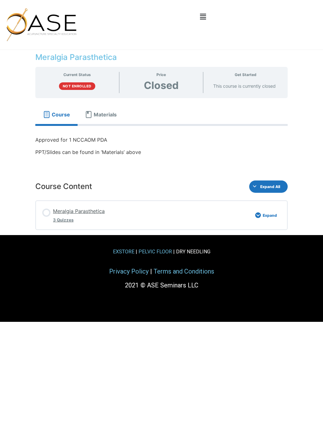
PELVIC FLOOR (155, 252)
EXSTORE (123, 252)
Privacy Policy (129, 271)
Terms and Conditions (184, 271)
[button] (202, 16)
